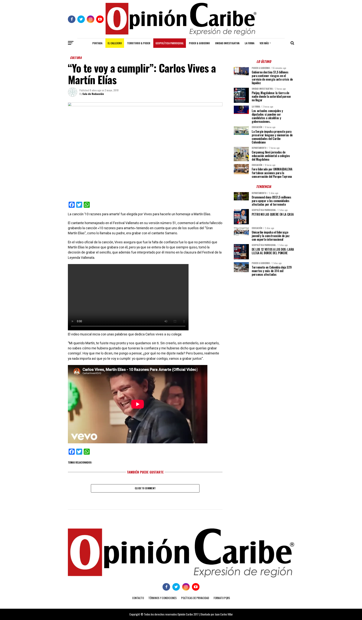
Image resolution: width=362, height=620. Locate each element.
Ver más (264, 43)
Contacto (138, 598)
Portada (97, 43)
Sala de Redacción (93, 94)
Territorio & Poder (138, 43)
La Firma (249, 43)
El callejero (115, 43)
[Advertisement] (264, 305)
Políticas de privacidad (195, 598)
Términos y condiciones (162, 598)
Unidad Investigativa (227, 43)
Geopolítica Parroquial (170, 43)
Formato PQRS (222, 598)
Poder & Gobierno (199, 43)
